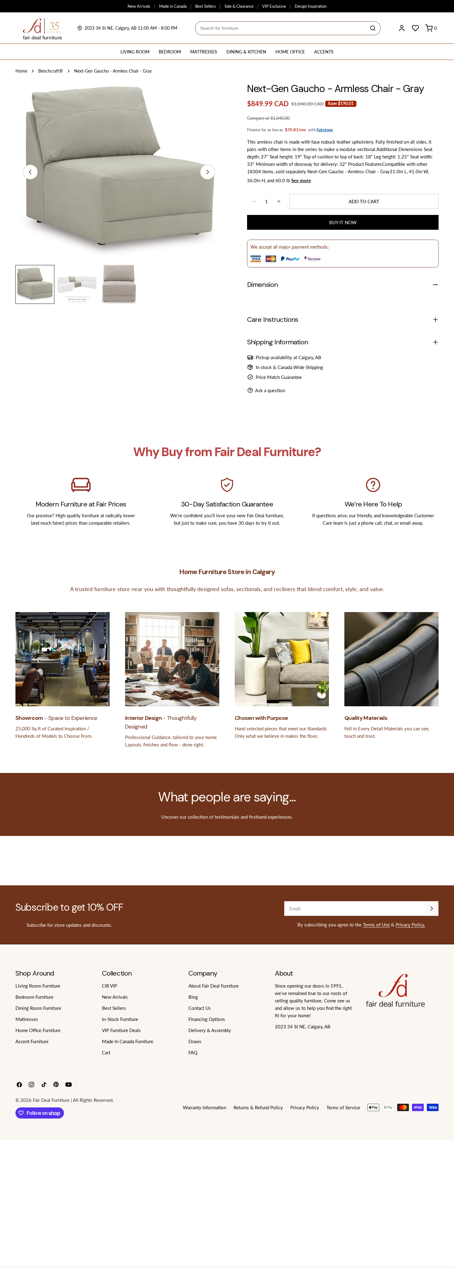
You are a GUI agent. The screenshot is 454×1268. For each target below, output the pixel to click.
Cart (106, 1052)
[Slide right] (207, 172)
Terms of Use (376, 924)
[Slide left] (30, 172)
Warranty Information (204, 1107)
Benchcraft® (50, 71)
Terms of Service (343, 1107)
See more (301, 180)
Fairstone (325, 129)
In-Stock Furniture (120, 1019)
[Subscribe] (431, 908)
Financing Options (206, 1019)
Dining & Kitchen (246, 51)
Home (21, 71)
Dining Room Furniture (38, 1008)
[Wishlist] (415, 28)
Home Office (290, 51)
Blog (193, 997)
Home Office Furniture (38, 1030)
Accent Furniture (31, 1041)
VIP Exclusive (274, 6)
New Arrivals (139, 6)
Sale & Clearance (239, 6)
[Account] (402, 28)
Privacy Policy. (410, 924)
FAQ (192, 1052)
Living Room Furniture (37, 986)
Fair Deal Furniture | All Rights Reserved (72, 1100)
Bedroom (170, 51)
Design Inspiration (310, 6)
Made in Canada (173, 6)
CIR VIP (109, 986)
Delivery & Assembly (209, 1030)
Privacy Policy (304, 1107)
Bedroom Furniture (34, 997)
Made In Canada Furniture (127, 1041)
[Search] (372, 28)
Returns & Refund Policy (258, 1107)
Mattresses (203, 51)
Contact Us (199, 1008)
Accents (324, 51)
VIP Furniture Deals (121, 1030)
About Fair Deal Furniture (213, 986)
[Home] (42, 28)
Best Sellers (205, 6)
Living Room (134, 51)
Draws (194, 1041)
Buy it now (343, 222)
